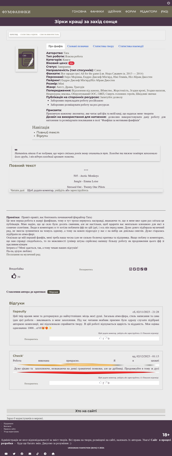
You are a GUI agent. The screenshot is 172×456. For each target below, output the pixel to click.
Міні (61, 83)
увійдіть (60, 190)
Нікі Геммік (120, 77)
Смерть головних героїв (120, 94)
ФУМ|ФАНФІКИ (16, 11)
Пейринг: (53, 80)
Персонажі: (55, 77)
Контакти (7, 426)
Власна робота (74, 56)
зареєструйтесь (79, 190)
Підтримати (8, 423)
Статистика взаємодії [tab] (131, 46)
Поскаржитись (86, 269)
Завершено (64, 66)
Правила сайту (10, 429)
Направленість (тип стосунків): (70, 70)
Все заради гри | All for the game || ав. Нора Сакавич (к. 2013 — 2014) (102, 73)
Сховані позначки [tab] (77, 46)
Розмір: (52, 83)
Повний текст (48, 132)
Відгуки (42, 135)
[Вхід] (168, 3)
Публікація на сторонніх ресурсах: (72, 97)
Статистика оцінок (28, 34)
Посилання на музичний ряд (23, 254)
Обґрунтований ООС (83, 94)
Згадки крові (137, 90)
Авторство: (54, 53)
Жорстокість (121, 90)
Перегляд (14, 34)
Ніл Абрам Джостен (140, 77)
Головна (79, 11)
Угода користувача (11, 431)
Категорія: (54, 59)
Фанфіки (97, 11)
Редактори (148, 11)
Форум (130, 11)
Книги (66, 59)
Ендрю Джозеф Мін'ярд (97, 77)
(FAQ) (164, 11)
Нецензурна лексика (58, 94)
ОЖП (101, 94)
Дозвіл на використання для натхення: (76, 116)
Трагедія (79, 87)
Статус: (51, 66)
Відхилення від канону (85, 90)
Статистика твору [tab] (103, 46)
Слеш (97, 70)
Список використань (49, 34)
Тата (66, 53)
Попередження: (58, 90)
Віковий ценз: (57, 63)
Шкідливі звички (146, 94)
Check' (18, 356)
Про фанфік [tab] (56, 46)
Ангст (60, 87)
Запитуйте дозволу (111, 97)
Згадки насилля (156, 90)
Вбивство (106, 90)
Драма (69, 87)
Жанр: (51, 87)
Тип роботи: (55, 56)
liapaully (19, 311)
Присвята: (54, 110)
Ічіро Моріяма (73, 77)
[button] (26, 59)
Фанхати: (53, 73)
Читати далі (17, 190)
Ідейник (114, 11)
